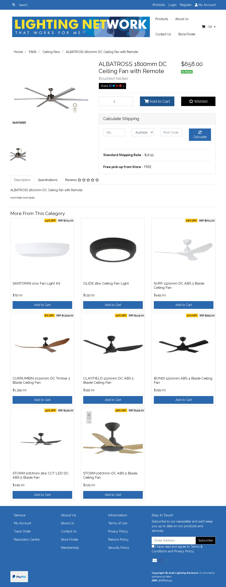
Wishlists (158, 5)
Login (172, 5)
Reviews (71, 180)
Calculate (200, 137)
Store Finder (187, 34)
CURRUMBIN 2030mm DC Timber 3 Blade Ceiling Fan (41, 380)
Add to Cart (159, 101)
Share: (105, 85)
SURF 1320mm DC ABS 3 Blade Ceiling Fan (179, 285)
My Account (22, 523)
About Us (181, 19)
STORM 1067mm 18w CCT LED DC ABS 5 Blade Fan (41, 475)
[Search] (13, 5)
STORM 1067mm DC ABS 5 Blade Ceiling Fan (110, 475)
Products (161, 19)
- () (209, 26)
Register (186, 5)
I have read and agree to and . (177, 549)
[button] (198, 101)
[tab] (22, 180)
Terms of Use (117, 523)
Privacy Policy (118, 531)
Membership (70, 547)
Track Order (22, 531)
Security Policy (118, 547)
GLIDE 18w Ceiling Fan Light (106, 283)
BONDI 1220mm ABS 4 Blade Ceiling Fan (183, 380)
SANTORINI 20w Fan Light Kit (36, 283)
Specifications (48, 180)
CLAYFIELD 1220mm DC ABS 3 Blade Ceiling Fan (108, 380)
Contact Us (163, 34)
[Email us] (155, 560)
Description (22, 180)
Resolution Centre (27, 539)
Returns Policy (118, 539)
